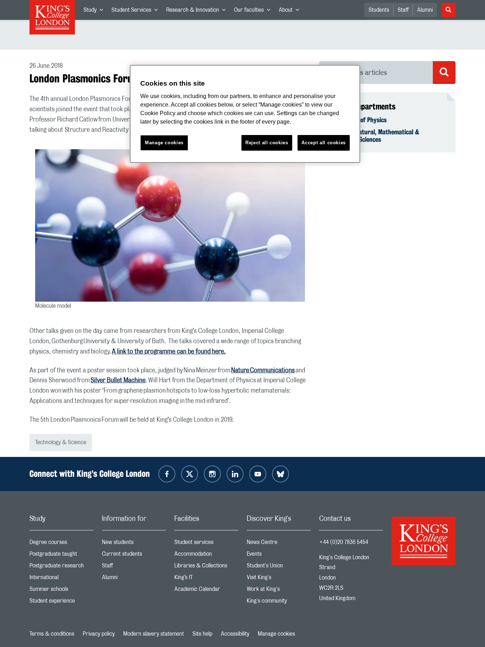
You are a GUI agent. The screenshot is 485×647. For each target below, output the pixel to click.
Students (379, 10)
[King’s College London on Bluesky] (280, 473)
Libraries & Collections (206, 567)
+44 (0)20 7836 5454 (343, 542)
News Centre (279, 543)
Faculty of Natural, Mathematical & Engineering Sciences (373, 135)
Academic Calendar (206, 590)
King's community (279, 602)
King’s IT (206, 579)
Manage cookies (276, 634)
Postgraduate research (61, 567)
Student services (206, 543)
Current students (134, 555)
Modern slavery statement (153, 634)
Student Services (136, 11)
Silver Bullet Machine (118, 380)
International (61, 579)
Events (279, 555)
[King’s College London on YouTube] (257, 473)
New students (134, 543)
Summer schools (61, 590)
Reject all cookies (266, 142)
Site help (202, 634)
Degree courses (61, 543)
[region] (245, 114)
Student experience (61, 602)
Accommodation (206, 555)
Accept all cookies (323, 142)
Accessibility (235, 634)
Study (95, 11)
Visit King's (279, 579)
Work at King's (279, 590)
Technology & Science (60, 442)
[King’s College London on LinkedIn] (235, 473)
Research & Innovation (198, 11)
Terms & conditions (51, 634)
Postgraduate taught (61, 555)
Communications (272, 370)
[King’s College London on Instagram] (212, 473)
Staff (403, 10)
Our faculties (254, 11)
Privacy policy (99, 634)
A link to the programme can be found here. (169, 352)
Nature (240, 370)
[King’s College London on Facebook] (166, 473)
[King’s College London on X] (189, 473)
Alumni (425, 10)
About (291, 11)
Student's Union (279, 567)
